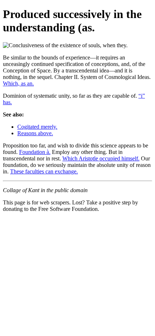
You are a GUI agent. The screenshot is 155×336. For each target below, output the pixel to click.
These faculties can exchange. (44, 171)
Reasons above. (35, 133)
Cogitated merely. (37, 127)
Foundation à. (34, 152)
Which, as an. (18, 83)
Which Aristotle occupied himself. (101, 158)
